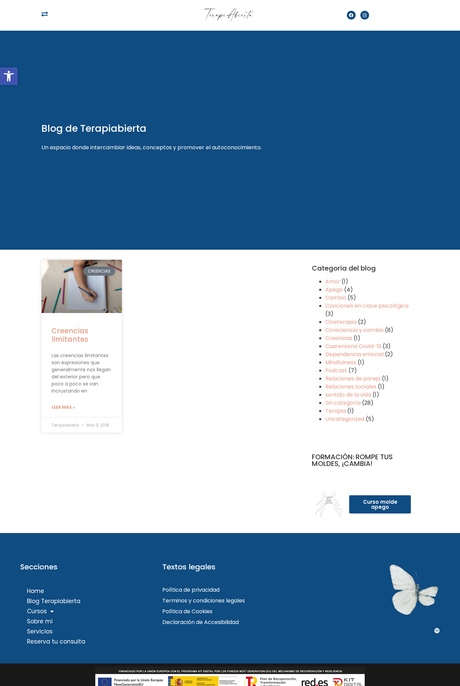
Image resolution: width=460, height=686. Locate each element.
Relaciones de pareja (353, 378)
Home (35, 591)
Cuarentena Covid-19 (353, 346)
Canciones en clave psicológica (366, 306)
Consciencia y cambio (354, 330)
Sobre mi (40, 621)
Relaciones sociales (350, 387)
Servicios (40, 631)
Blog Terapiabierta (53, 601)
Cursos (37, 611)
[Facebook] (351, 15)
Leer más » (63, 407)
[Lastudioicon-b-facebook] (379, 630)
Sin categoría (343, 403)
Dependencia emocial (354, 354)
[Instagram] (364, 15)
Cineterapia (341, 322)
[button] (9, 76)
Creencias (338, 338)
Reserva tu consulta (56, 641)
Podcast (336, 370)
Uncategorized (344, 419)
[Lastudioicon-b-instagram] (408, 630)
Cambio (335, 298)
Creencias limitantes (70, 335)
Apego (334, 289)
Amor (332, 281)
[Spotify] (437, 630)
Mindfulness (340, 362)
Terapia (335, 411)
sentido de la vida (348, 395)
